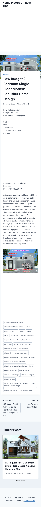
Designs (6, 74)
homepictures (10, 104)
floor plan (8, 344)
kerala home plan (10, 370)
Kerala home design (28, 357)
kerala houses (9, 379)
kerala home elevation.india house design (18, 366)
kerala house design (11, 375)
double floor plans (27, 335)
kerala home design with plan (14, 362)
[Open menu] (36, 4)
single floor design (10, 390)
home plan (8, 353)
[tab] (16, 480)
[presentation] (20, 447)
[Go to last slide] (6, 456)
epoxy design (9, 340)
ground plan (23, 348)
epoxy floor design (23, 340)
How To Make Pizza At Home (32, 404)
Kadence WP (29, 501)
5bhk (6, 335)
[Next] (35, 456)
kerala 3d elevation (11, 357)
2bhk (28, 327)
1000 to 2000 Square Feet (13, 322)
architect (14, 335)
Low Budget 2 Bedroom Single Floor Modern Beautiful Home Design (19, 385)
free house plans (10, 348)
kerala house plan (27, 375)
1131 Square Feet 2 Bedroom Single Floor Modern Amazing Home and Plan (20, 465)
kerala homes (24, 370)
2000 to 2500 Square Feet (13, 327)
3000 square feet (10, 331)
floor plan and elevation (22, 344)
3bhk (22, 331)
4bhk (29, 331)
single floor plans (26, 390)
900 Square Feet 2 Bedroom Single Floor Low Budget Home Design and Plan (10, 408)
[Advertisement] (20, 29)
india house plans (21, 353)
